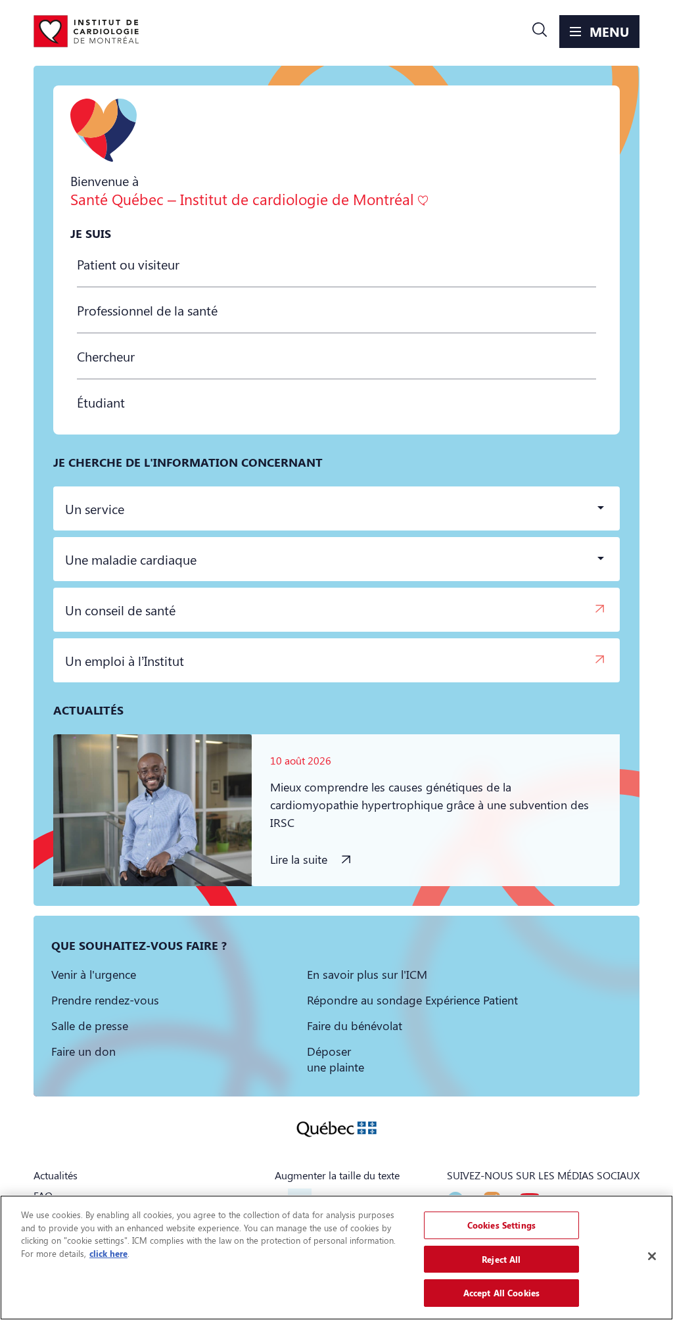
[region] (336, 1257)
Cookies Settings (501, 1225)
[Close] (652, 1256)
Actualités (56, 1175)
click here (108, 1253)
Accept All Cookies (501, 1292)
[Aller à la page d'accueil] (86, 31)
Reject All (501, 1259)
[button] (539, 31)
